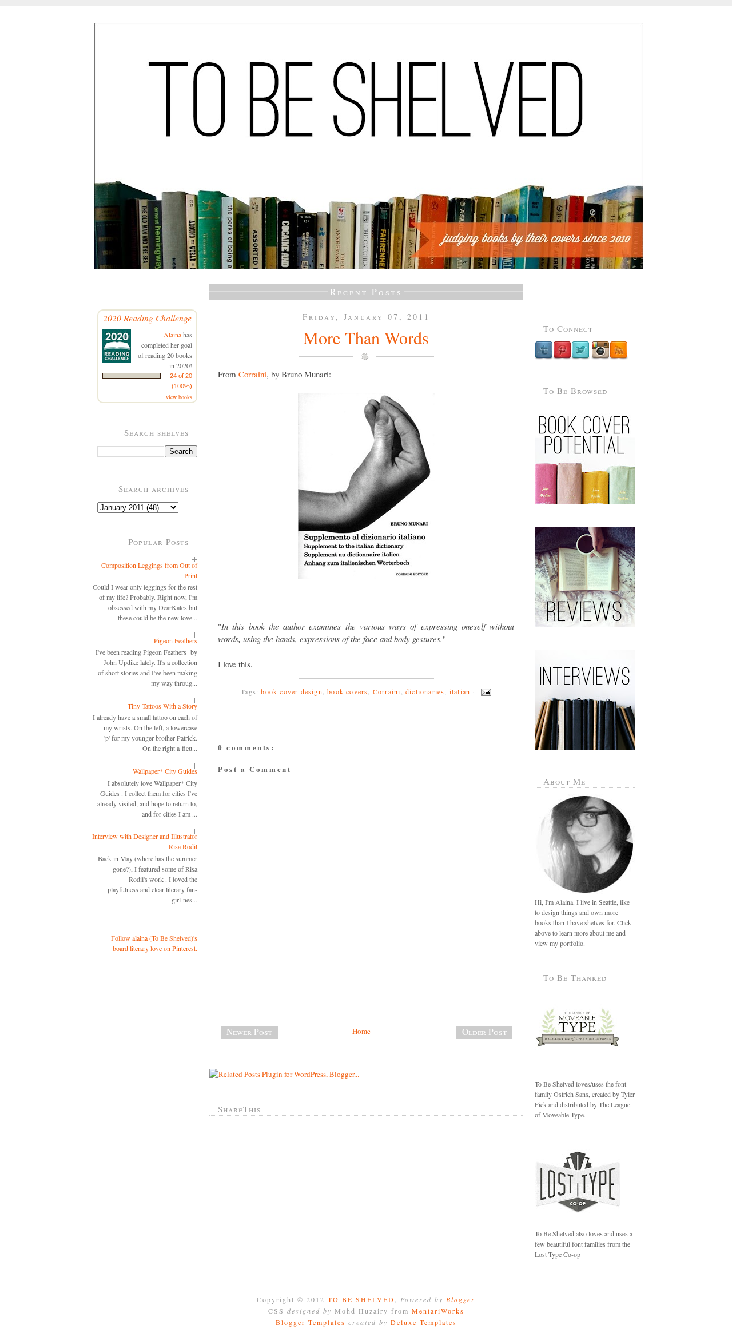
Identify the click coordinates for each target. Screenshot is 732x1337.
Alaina (172, 334)
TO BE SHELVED (361, 1299)
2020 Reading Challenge (147, 318)
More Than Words (366, 337)
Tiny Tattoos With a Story (162, 705)
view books (179, 397)
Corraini (252, 374)
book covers (347, 691)
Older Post (484, 1031)
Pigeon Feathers (175, 640)
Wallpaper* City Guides (165, 770)
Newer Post (249, 1031)
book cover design (291, 691)
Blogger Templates (310, 1322)
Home (361, 1031)
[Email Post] (484, 691)
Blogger (460, 1299)
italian (459, 691)
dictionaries (424, 691)
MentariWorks (438, 1310)
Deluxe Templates (424, 1322)
